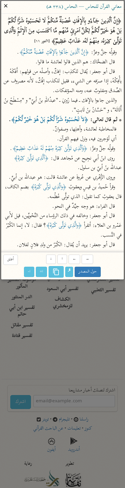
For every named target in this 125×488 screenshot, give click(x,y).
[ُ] (69, 272)
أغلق (10, 259)
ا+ (41, 271)
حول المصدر (88, 271)
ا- (29, 271)
